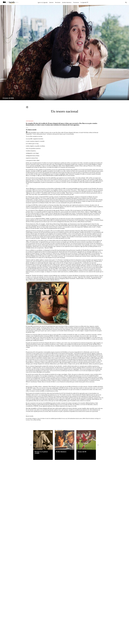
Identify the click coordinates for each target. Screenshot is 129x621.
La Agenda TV (84, 2)
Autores (51, 2)
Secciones (57, 2)
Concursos (76, 2)
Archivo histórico (66, 2)
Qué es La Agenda (43, 2)
